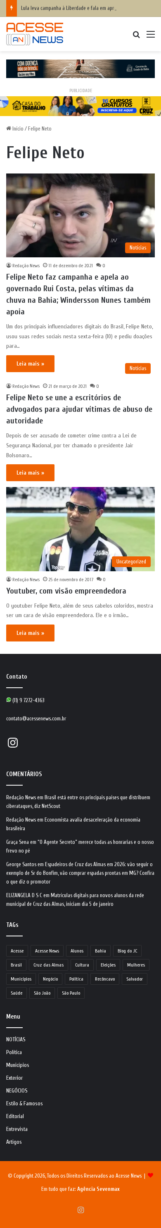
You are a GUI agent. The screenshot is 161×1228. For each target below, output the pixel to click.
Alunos (77, 951)
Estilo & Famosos (24, 1103)
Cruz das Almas (48, 965)
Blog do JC (127, 951)
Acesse (17, 951)
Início (17, 129)
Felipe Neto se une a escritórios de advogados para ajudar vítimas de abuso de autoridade (79, 409)
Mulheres (136, 965)
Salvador (134, 979)
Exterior (14, 1078)
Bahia (100, 951)
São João (42, 993)
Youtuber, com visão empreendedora (66, 591)
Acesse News (47, 951)
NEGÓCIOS (17, 1091)
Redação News (26, 265)
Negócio (50, 979)
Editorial (15, 1116)
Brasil (16, 965)
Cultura (82, 965)
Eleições (108, 965)
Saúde (16, 993)
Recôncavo (105, 979)
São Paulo (71, 993)
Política (76, 979)
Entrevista (17, 1129)
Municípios (21, 979)
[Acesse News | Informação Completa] (34, 34)
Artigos (14, 1142)
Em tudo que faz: (80, 1189)
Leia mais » (30, 363)
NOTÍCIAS (16, 1039)
